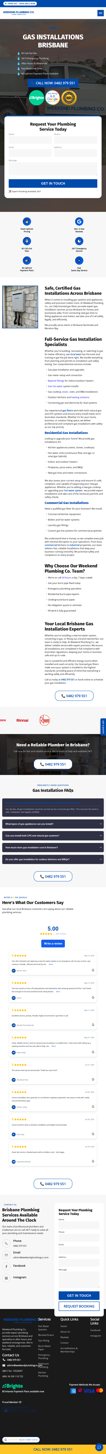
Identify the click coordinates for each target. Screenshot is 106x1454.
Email (11, 147)
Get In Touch (53, 183)
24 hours (67, 577)
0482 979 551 (68, 679)
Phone (57, 134)
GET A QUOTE (103, 727)
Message (13, 160)
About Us (65, 1331)
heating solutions (80, 397)
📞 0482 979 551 (74, 696)
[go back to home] (15, 1321)
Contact (64, 1342)
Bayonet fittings (56, 380)
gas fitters (68, 410)
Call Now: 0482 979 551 (53, 1449)
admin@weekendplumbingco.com (31, 1257)
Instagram (95, 1335)
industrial (75, 545)
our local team (73, 354)
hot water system (73, 490)
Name (11, 134)
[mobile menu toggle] (100, 13)
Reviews (64, 1337)
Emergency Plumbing (44, 1356)
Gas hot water (55, 386)
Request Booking (79, 1306)
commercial (51, 545)
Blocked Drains (46, 1335)
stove (65, 391)
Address (58, 147)
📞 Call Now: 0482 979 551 (53, 83)
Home (63, 1326)
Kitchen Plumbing (43, 1374)
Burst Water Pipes (44, 1348)
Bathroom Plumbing (43, 1365)
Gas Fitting (43, 1340)
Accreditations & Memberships (69, 1350)
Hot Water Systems (43, 1328)
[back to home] (18, 13)
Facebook (95, 1330)
